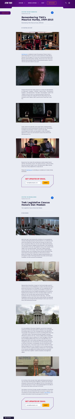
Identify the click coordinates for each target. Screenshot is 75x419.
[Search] (66, 3)
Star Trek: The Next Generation (29, 11)
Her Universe (47, 392)
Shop (42, 3)
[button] (8, 3)
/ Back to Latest (5, 12)
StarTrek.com (24, 54)
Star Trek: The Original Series (29, 197)
